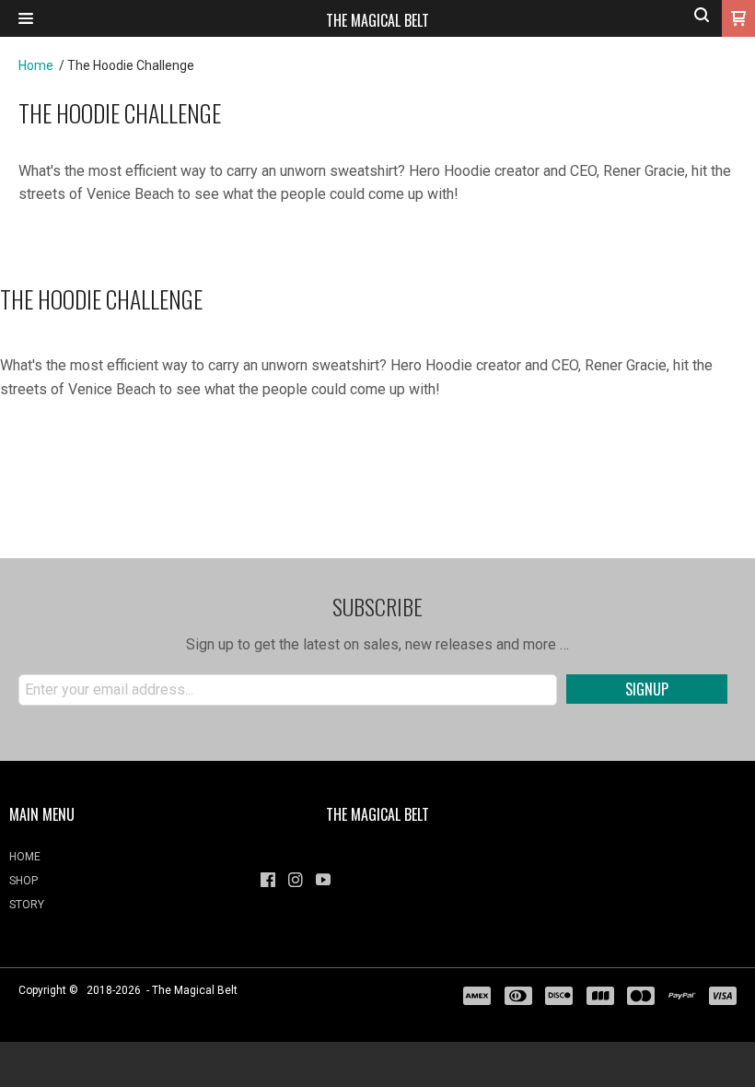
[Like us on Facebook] (268, 879)
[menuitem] (125, 861)
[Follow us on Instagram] (295, 879)
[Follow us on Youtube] (323, 879)
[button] (25, 19)
